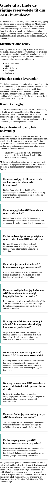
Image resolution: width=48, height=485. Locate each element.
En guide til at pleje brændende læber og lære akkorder (22, 471)
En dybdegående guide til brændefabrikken (18, 462)
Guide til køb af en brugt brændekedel (22, 463)
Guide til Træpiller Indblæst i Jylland (15, 474)
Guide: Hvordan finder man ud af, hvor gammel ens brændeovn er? (23, 475)
